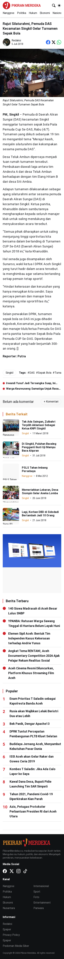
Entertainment (42, 902)
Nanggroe (8, 13)
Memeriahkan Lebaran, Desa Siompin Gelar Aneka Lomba (40, 491)
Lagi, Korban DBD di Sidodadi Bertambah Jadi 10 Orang (40, 513)
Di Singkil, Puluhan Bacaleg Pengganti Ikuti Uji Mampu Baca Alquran (39, 447)
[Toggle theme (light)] (59, 5)
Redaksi (7, 924)
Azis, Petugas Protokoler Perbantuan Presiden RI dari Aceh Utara (33, 811)
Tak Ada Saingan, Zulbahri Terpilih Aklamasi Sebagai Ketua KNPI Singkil (38, 425)
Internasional (41, 886)
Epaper (7, 929)
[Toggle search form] (54, 5)
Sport (36, 891)
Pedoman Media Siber (16, 945)
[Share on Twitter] (53, 42)
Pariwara (38, 908)
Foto (36, 897)
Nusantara (9, 908)
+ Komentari (51, 401)
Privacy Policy (11, 935)
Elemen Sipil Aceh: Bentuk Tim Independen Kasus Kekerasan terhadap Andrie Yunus (29, 638)
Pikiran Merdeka (26, 5)
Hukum (33, 13)
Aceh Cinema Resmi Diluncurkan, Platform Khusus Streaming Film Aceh (31, 673)
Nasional (58, 13)
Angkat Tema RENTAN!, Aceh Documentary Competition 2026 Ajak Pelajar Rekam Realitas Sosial (34, 655)
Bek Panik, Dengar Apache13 (29, 723)
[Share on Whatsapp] (59, 42)
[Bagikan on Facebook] (48, 42)
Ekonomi (45, 13)
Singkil (25, 433)
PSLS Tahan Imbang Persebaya (35, 469)
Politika (21, 13)
